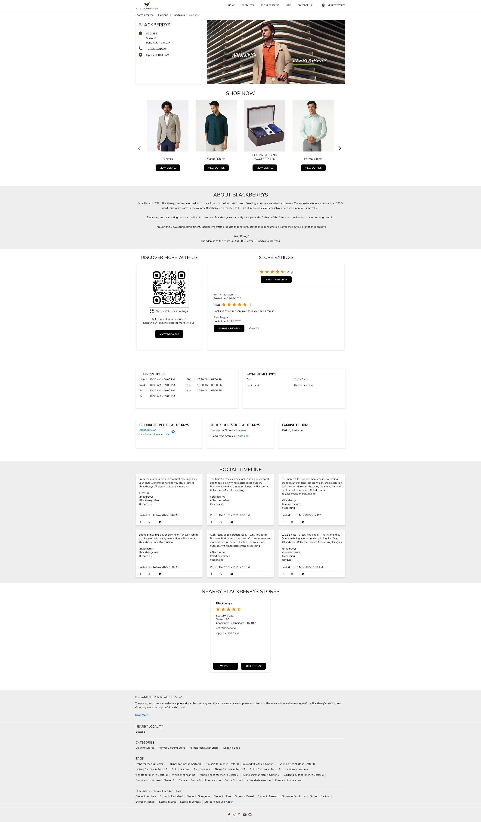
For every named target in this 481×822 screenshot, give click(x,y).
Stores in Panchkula (294, 796)
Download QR (169, 334)
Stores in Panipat (319, 796)
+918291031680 (156, 49)
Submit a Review (276, 279)
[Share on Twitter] (150, 522)
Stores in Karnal (244, 796)
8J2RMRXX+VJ (148, 430)
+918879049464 (226, 628)
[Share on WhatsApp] (159, 522)
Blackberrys (224, 603)
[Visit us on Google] (240, 815)
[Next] (341, 136)
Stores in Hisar (222, 796)
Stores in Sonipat (190, 801)
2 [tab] (279, 79)
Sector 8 (140, 732)
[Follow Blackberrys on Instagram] (235, 815)
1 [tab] (273, 79)
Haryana (163, 15)
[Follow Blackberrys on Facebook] (230, 815)
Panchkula (179, 15)
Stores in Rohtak (145, 801)
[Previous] (140, 136)
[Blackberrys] (147, 5)
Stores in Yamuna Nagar (218, 801)
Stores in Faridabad (171, 796)
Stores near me (145, 15)
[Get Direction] (174, 433)
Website (225, 666)
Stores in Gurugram (198, 796)
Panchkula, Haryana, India (154, 434)
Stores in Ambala (146, 796)
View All (254, 328)
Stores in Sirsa (167, 801)
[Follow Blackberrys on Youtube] (245, 815)
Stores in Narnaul (268, 796)
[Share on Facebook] (141, 522)
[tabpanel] (276, 52)
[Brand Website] (251, 815)
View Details (168, 167)
